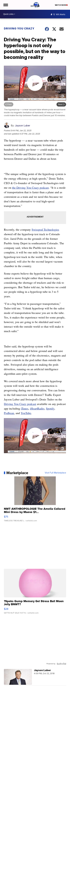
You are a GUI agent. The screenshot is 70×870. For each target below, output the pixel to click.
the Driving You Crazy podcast (30, 187)
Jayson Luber (22, 125)
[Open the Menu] (5, 5)
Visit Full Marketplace (55, 473)
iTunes (24, 408)
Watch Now (60, 5)
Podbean (9, 413)
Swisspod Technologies (45, 229)
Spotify (50, 408)
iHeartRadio (37, 408)
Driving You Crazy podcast (20, 404)
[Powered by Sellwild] (61, 664)
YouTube (26, 413)
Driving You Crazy (19, 28)
